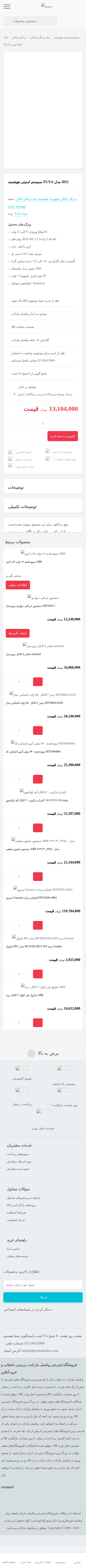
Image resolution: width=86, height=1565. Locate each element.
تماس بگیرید (24, 568)
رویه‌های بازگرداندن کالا (21, 1205)
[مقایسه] (13, 58)
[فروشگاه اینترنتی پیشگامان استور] (46, 6)
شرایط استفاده (16, 1212)
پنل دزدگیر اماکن (40, 37)
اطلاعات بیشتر (18, 585)
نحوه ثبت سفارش (18, 1168)
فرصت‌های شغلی (17, 1256)
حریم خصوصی (16, 1219)
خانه (5, 37)
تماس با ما (13, 1248)
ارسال (43, 1297)
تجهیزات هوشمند (48, 199)
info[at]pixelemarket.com (40, 1350)
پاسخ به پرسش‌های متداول (23, 1197)
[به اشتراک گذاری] (7, 58)
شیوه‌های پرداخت (18, 1154)
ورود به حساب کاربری (67, 21)
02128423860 (35, 1343)
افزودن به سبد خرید (62, 436)
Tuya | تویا (21, 213)
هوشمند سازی (17, 206)
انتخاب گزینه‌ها (18, 633)
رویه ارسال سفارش (19, 1161)
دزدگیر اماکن (19, 37)
